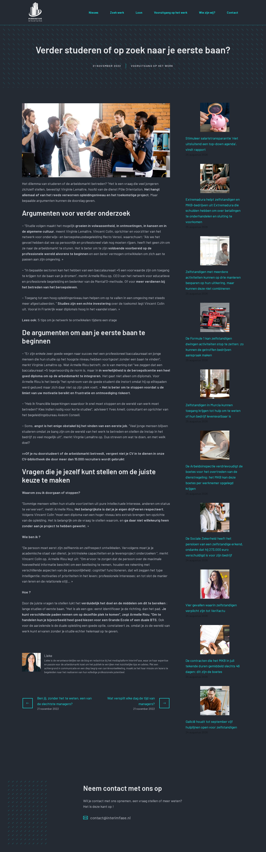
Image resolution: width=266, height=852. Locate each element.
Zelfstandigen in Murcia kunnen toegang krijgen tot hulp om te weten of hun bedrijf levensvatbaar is (213, 410)
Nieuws (93, 12)
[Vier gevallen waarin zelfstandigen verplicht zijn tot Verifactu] (214, 596)
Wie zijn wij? (207, 12)
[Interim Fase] (35, 12)
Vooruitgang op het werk (170, 12)
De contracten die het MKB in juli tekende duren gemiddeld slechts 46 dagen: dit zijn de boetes (213, 666)
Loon (139, 12)
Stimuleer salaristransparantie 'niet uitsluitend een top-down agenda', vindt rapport (212, 144)
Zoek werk (117, 12)
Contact (232, 12)
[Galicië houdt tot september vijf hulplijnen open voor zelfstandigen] (214, 712)
